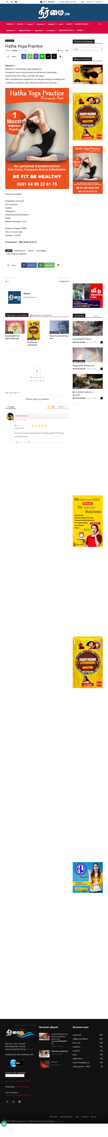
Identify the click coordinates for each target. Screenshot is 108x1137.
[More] (60, 56)
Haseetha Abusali (79, 342)
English (20, 24)
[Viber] (36, 56)
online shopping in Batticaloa (16, 254)
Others (80, 30)
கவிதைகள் (51, 24)
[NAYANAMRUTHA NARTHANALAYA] (15, 327)
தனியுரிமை (85, 1116)
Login (82, 2)
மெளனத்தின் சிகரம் (82, 339)
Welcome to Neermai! (59, 1051)
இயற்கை (75, 334)
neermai (31, 251)
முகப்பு (7, 37)
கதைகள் (30, 24)
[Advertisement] (88, 213)
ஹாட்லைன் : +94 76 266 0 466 (17, 1081)
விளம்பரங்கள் (16, 37)
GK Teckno (59, 1121)
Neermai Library (81, 24)
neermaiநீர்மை (41, 251)
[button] (99, 24)
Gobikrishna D (22, 416)
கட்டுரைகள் (40, 24)
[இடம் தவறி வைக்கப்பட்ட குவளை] (88, 381)
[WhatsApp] (30, 56)
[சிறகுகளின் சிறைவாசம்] (88, 354)
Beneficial (9, 333)
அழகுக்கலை (39, 30)
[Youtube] (16, 2)
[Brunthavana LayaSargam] (37, 330)
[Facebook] (7, 2)
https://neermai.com (30, 297)
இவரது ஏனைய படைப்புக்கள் (40, 315)
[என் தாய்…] (44, 1064)
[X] (12, 2)
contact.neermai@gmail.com (17, 1095)
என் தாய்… (54, 1062)
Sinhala (9, 24)
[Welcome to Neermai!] (44, 1053)
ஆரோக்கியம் (10, 30)
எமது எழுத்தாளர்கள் (66, 1116)
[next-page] (11, 350)
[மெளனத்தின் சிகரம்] (88, 328)
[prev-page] (7, 350)
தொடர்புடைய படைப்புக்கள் (17, 315)
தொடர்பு (93, 1116)
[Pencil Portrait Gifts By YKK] (59, 327)
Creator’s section (66, 30)
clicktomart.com (19, 251)
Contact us (99, 2)
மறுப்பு (77, 1116)
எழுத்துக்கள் (64, 281)
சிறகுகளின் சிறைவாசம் (83, 365)
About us (90, 2)
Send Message (22, 1086)
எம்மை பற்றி (53, 1116)
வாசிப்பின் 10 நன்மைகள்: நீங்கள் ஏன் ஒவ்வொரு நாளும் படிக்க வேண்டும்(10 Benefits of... (59, 1038)
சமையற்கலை (51, 30)
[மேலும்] (31, 1049)
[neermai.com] (54, 12)
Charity (69, 24)
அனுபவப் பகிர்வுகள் (78, 361)
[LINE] (42, 56)
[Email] (54, 56)
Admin (15, 50)
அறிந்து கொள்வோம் (25, 30)
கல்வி (60, 24)
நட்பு (7, 281)
